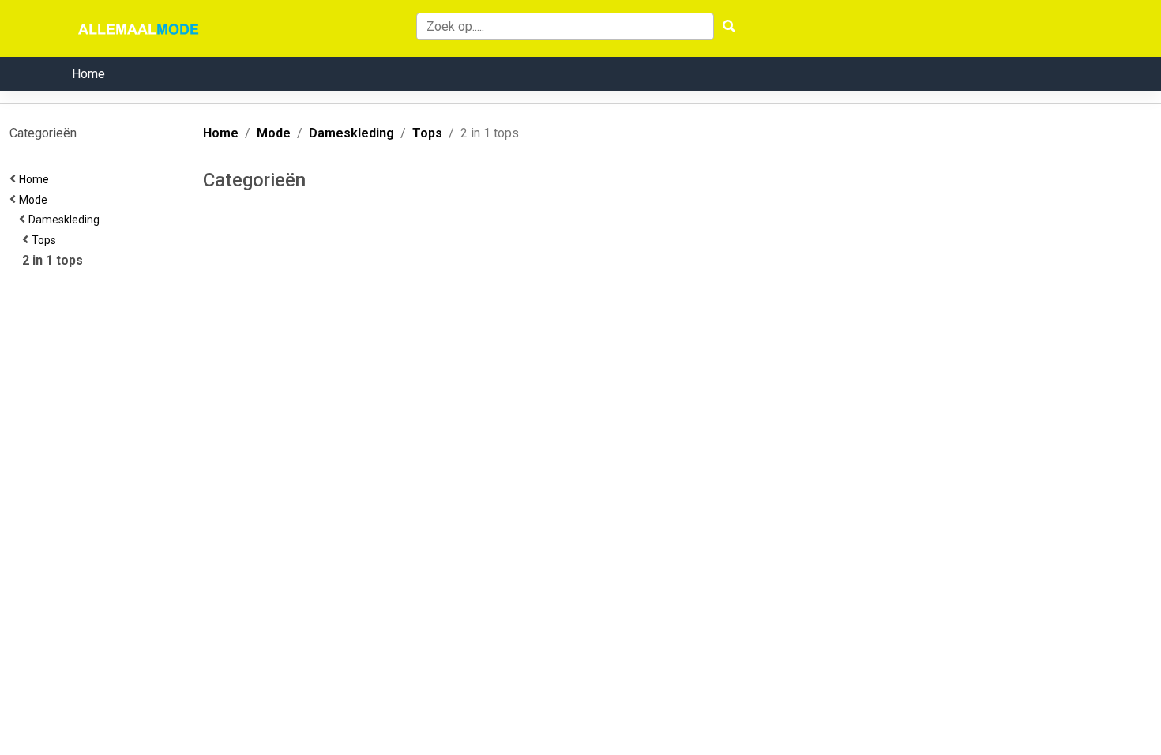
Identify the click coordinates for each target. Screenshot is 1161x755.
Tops (46, 240)
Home (88, 73)
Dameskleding (66, 219)
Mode (35, 199)
